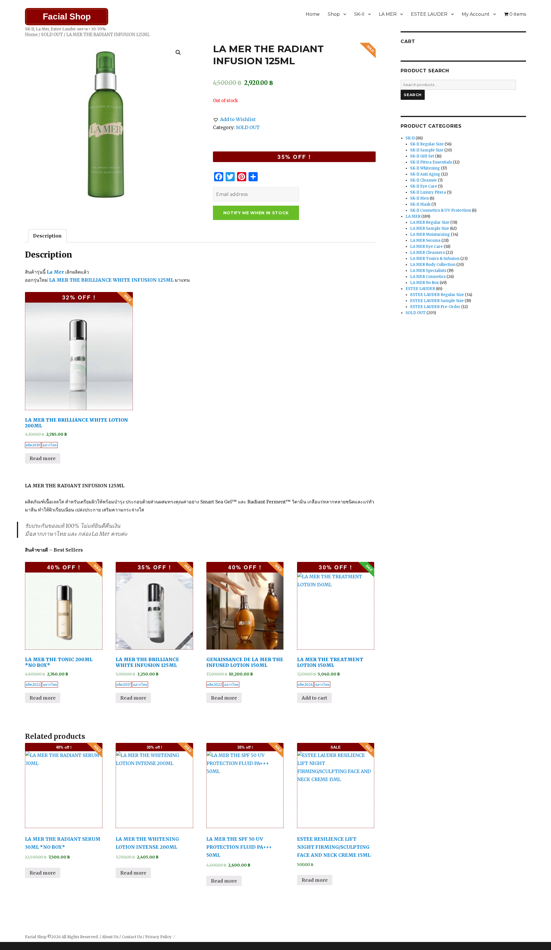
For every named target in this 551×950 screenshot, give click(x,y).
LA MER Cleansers (427, 252)
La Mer (55, 272)
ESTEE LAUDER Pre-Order (435, 306)
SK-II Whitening (425, 168)
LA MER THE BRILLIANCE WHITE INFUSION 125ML (111, 280)
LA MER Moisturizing (430, 234)
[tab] (47, 235)
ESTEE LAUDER (429, 14)
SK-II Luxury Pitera (428, 192)
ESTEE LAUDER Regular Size (437, 294)
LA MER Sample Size (429, 228)
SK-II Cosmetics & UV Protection (440, 210)
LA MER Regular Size (429, 222)
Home (313, 14)
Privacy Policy (158, 937)
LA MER (388, 14)
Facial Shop (67, 16)
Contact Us (132, 937)
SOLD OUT (52, 34)
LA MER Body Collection (432, 264)
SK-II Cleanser (423, 180)
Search (413, 94)
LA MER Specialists (428, 270)
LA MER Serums (425, 240)
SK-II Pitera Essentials (431, 162)
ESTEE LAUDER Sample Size (437, 300)
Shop (334, 14)
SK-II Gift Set (422, 156)
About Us (110, 937)
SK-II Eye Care (423, 186)
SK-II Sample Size (426, 150)
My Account (476, 14)
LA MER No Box (424, 282)
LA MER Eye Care (426, 246)
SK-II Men (419, 198)
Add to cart (314, 698)
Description (47, 236)
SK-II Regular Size (427, 144)
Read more (43, 458)
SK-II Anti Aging (425, 174)
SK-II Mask (420, 204)
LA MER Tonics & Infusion (434, 258)
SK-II (359, 14)
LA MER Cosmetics (428, 276)
